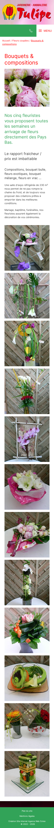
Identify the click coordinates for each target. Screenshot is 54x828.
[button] (27, 248)
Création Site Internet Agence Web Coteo (27, 821)
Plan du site (27, 811)
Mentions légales (27, 816)
